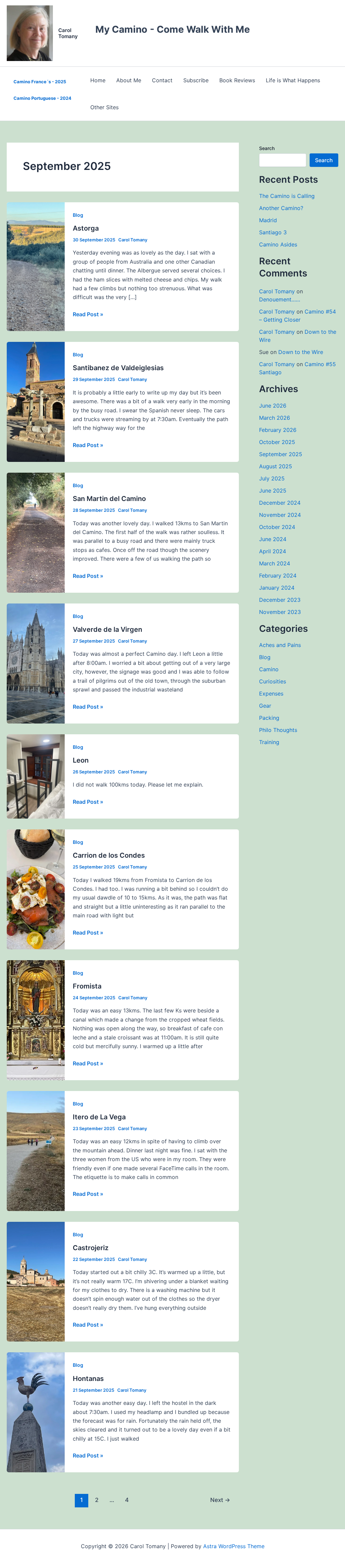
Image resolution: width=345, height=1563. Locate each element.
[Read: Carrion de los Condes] (36, 888)
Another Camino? (281, 208)
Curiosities (272, 681)
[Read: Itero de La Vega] (36, 1150)
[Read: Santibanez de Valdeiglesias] (36, 401)
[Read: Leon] (36, 775)
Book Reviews (237, 80)
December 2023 (280, 599)
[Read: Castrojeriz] (36, 1281)
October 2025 (277, 442)
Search (267, 148)
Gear (265, 705)
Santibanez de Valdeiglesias (118, 368)
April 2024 (272, 551)
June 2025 (272, 490)
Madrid (268, 220)
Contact (162, 80)
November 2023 (280, 612)
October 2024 (277, 527)
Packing (269, 717)
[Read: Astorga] (36, 266)
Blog (78, 215)
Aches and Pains (280, 645)
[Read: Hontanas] (36, 1412)
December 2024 (280, 502)
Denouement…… (279, 299)
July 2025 (272, 478)
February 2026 (277, 429)
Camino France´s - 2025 (39, 81)
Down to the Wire (300, 352)
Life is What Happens (293, 80)
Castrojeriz (90, 1248)
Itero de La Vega (99, 1117)
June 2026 (272, 405)
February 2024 (277, 575)
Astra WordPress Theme (233, 1546)
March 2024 (274, 563)
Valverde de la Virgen (107, 629)
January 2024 (276, 587)
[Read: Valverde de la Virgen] (36, 662)
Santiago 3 (273, 232)
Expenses (271, 693)
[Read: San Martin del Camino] (36, 532)
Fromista (87, 986)
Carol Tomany (68, 33)
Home (97, 80)
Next (220, 1499)
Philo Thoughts (278, 730)
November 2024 (280, 514)
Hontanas (88, 1379)
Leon (81, 760)
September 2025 (280, 454)
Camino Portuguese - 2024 (42, 98)
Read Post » (88, 314)
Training (269, 742)
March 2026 (274, 417)
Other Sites (104, 107)
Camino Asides (278, 244)
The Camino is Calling (287, 196)
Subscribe (196, 80)
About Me (128, 80)
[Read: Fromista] (36, 1019)
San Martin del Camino (109, 499)
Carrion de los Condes (109, 855)
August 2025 (275, 466)
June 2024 (272, 539)
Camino (269, 669)
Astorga (86, 228)
